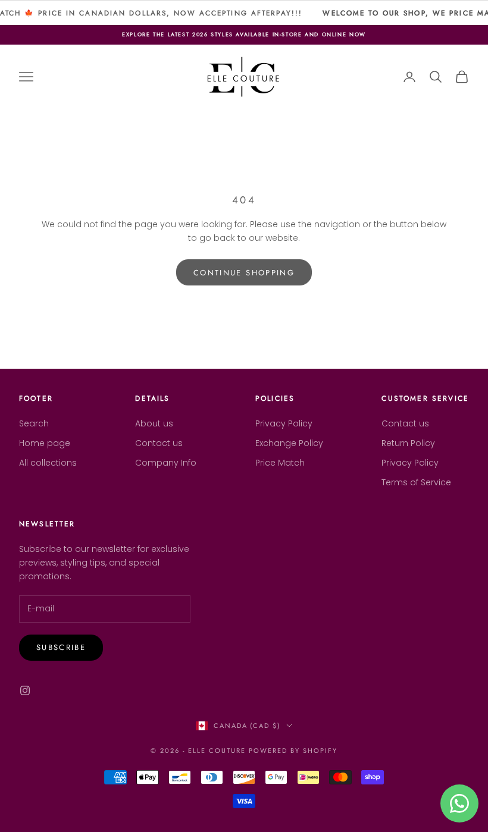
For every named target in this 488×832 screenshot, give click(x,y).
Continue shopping (244, 272)
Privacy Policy (283, 423)
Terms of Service (416, 482)
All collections (48, 463)
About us (154, 423)
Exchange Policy (289, 443)
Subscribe (61, 647)
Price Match (280, 463)
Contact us (159, 443)
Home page (44, 443)
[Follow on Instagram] (25, 690)
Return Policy (408, 443)
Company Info (165, 463)
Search (34, 423)
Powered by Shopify (293, 750)
